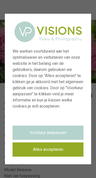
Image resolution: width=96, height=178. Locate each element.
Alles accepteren (48, 149)
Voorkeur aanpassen (48, 132)
